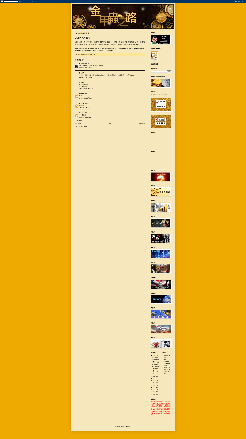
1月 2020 (154, 371)
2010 (154, 394)
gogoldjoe (82, 93)
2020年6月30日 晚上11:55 (86, 88)
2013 (154, 387)
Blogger (128, 426)
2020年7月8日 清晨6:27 (85, 117)
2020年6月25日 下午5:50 (85, 68)
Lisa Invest (167, 371)
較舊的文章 (142, 124)
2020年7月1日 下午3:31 (85, 107)
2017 (154, 378)
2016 (154, 380)
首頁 (110, 124)
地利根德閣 (167, 367)
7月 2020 (154, 357)
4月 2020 (154, 364)
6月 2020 (154, 359)
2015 (154, 383)
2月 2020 (154, 368)
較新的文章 (78, 124)
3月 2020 (154, 366)
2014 (154, 385)
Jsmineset (166, 361)
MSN (165, 357)
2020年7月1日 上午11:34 (85, 98)
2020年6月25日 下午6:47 (85, 77)
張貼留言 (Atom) (83, 126)
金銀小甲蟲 (167, 369)
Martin (165, 373)
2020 (154, 355)
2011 (154, 391)
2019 (154, 374)
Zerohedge (167, 363)
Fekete (165, 359)
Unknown (81, 103)
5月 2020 (154, 362)
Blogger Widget (164, 94)
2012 (154, 389)
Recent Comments (156, 94)
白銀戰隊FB (167, 355)
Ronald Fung (82, 63)
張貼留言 (79, 120)
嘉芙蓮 (165, 365)
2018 (154, 376)
